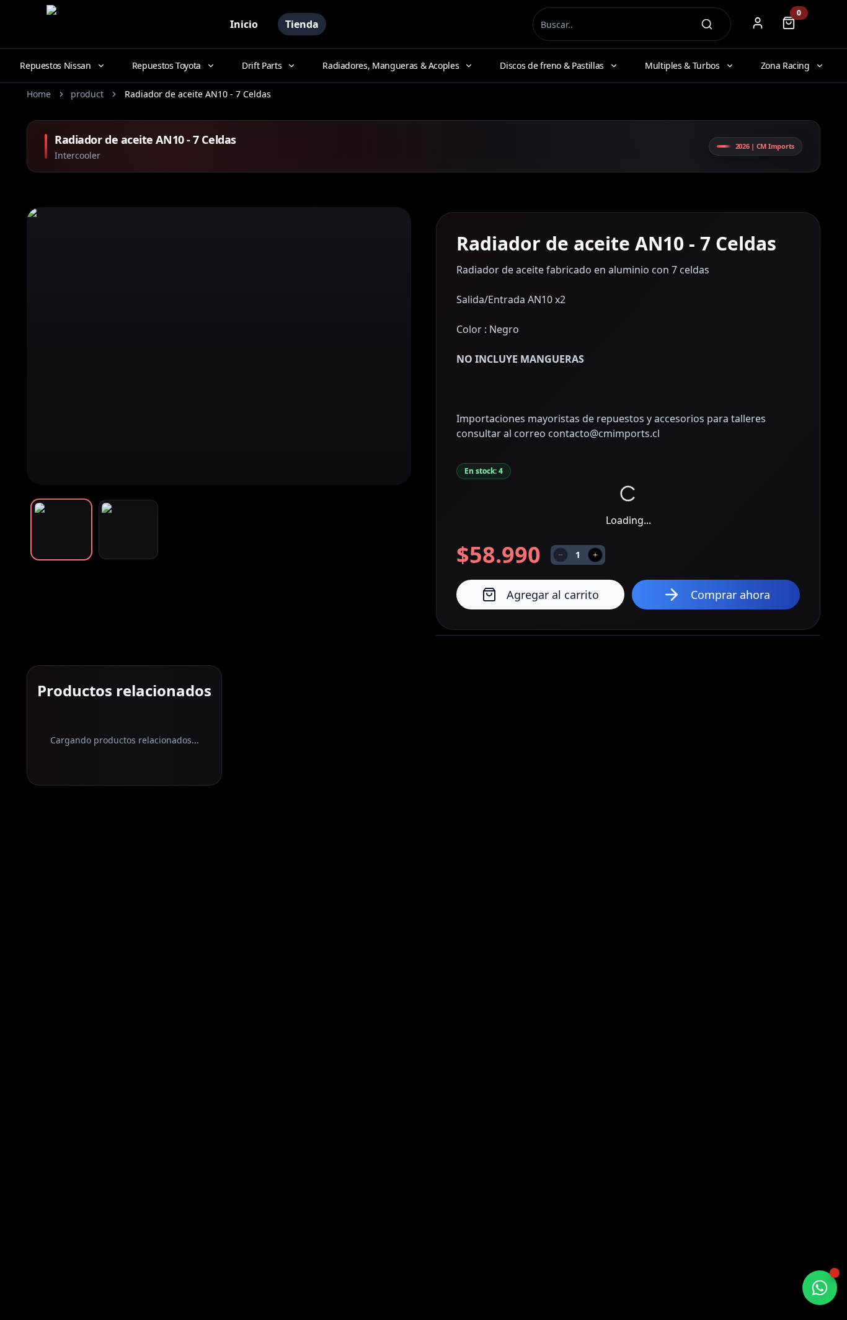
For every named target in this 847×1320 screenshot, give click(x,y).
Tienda (302, 24)
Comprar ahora (730, 594)
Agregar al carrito (553, 594)
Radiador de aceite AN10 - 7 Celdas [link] (198, 94)
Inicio (244, 24)
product (87, 94)
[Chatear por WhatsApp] (819, 1287)
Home (39, 94)
